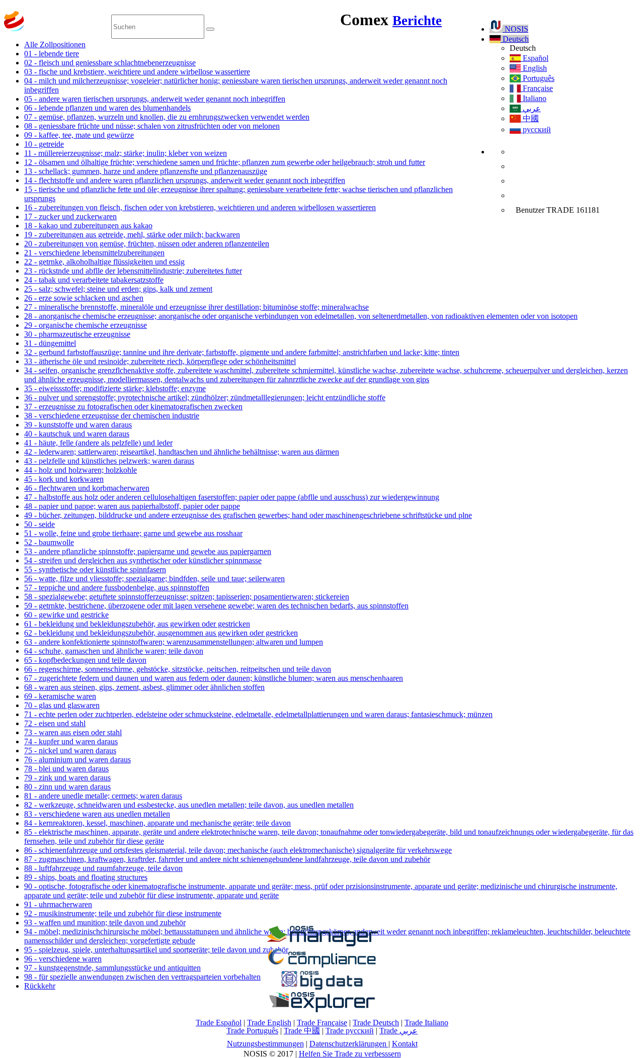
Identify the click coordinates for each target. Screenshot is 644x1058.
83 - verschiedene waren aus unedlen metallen (97, 814)
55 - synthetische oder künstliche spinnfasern (95, 569)
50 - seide (39, 524)
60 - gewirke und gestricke (66, 614)
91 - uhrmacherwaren (58, 904)
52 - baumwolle (49, 542)
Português (537, 78)
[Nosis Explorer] (322, 1009)
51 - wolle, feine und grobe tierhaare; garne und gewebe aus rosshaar (133, 533)
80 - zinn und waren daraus (67, 786)
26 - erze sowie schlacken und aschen (83, 298)
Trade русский (350, 1030)
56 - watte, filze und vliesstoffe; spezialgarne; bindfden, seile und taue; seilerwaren (154, 578)
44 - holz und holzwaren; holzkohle (80, 470)
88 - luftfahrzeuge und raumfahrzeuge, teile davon (103, 868)
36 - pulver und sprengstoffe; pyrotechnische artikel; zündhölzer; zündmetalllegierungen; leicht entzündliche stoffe (204, 397)
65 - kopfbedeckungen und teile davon (85, 660)
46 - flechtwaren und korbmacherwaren (86, 488)
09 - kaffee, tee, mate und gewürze (79, 135)
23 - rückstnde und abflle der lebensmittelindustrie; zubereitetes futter (133, 271)
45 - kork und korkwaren (64, 479)
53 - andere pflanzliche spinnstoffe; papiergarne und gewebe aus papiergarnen (147, 551)
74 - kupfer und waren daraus (71, 741)
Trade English (269, 1022)
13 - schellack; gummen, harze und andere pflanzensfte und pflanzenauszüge (145, 171)
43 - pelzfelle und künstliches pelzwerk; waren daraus (109, 461)
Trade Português (252, 1030)
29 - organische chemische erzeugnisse (85, 325)
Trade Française (322, 1022)
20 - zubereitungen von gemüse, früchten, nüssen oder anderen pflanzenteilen (146, 243)
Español (534, 58)
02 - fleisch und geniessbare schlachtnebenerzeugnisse (110, 62)
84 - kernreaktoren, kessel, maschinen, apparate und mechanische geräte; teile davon (157, 823)
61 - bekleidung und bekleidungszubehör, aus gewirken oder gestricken (137, 624)
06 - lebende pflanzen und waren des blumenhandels (107, 108)
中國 (530, 118)
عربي (531, 108)
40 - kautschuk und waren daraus (76, 433)
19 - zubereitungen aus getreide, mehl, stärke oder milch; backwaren (132, 234)
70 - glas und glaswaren (62, 705)
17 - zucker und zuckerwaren (70, 216)
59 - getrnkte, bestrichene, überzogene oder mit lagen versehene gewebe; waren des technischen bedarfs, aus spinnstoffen (216, 605)
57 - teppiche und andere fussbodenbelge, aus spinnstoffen (116, 587)
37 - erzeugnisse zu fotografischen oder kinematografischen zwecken (133, 406)
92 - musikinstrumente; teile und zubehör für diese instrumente (122, 913)
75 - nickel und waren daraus (70, 750)
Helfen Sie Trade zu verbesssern (350, 1053)
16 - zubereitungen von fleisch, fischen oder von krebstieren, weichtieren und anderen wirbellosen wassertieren (200, 207)
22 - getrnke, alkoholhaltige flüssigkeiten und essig (104, 261)
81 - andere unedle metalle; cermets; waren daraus (103, 795)
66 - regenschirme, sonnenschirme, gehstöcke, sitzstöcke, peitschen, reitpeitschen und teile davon (177, 669)
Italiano (533, 98)
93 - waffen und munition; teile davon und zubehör (105, 922)
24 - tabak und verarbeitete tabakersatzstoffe (94, 280)
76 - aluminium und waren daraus (77, 759)
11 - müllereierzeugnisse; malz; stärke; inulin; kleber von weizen (125, 153)
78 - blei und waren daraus (66, 768)
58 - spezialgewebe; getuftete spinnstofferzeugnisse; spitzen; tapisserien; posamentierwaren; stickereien (186, 596)
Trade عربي (398, 1030)
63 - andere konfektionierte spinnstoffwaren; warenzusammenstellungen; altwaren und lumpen (173, 642)
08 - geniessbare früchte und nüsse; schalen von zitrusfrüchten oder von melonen (152, 126)
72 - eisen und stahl (55, 723)
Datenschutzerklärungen (348, 1043)
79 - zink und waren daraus (67, 777)
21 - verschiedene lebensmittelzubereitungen (94, 252)
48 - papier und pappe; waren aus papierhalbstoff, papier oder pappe (132, 506)
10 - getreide (44, 144)
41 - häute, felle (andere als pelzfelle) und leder (98, 442)
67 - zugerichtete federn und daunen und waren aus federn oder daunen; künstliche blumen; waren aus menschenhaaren (213, 678)
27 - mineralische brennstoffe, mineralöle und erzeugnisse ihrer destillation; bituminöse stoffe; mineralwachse (196, 307)
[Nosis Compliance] (322, 965)
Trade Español (219, 1022)
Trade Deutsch (376, 1022)
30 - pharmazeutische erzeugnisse (77, 334)
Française (537, 88)
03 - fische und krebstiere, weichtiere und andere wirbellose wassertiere (137, 71)
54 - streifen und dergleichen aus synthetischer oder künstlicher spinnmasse (143, 560)
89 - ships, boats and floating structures (85, 877)
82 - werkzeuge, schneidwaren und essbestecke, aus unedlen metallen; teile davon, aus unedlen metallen (189, 805)
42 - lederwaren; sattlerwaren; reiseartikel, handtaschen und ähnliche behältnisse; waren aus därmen (181, 452)
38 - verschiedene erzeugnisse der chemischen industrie (111, 415)
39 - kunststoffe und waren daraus (78, 424)
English (534, 68)
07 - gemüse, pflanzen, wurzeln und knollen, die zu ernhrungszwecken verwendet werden (166, 117)
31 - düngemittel (50, 343)
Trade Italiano (426, 1022)
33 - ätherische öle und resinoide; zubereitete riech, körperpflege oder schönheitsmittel (160, 361)
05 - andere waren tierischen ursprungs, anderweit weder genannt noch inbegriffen (154, 99)
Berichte (417, 20)
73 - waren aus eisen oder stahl (73, 732)
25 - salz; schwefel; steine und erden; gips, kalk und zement (118, 289)
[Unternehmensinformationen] (322, 943)
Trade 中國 (302, 1030)
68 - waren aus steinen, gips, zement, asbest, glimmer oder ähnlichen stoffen (144, 687)
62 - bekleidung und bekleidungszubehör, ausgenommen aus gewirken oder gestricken (161, 633)
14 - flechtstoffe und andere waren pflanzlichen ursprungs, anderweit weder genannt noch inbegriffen (184, 180)
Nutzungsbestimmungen (265, 1043)
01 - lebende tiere (51, 53)
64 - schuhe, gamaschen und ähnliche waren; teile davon (113, 651)
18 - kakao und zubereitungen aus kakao (88, 225)
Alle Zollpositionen (55, 44)
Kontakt (405, 1043)
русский (536, 129)
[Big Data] (322, 988)
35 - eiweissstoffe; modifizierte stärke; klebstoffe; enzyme (115, 388)
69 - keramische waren (60, 696)
